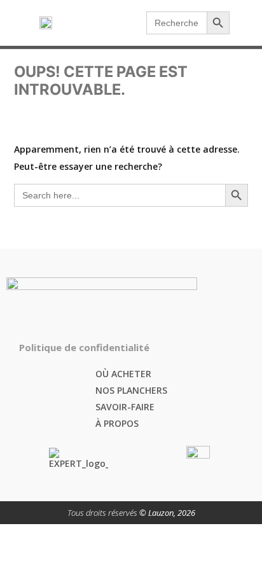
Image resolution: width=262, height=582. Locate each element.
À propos (117, 423)
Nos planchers (131, 390)
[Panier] (136, 22)
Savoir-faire (125, 407)
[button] (247, 23)
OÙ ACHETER (123, 374)
